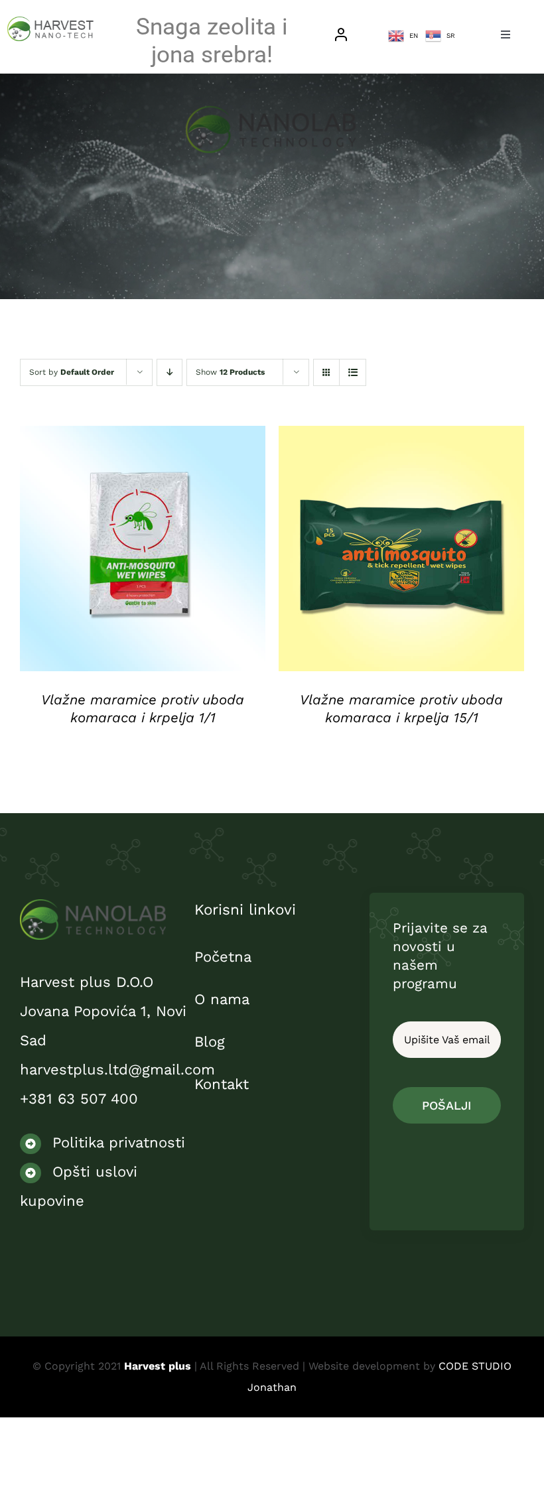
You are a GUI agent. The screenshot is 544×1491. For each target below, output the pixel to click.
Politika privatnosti (116, 1142)
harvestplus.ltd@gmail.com (117, 1069)
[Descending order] (169, 372)
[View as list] (353, 372)
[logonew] (51, 23)
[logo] (93, 906)
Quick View (142, 553)
